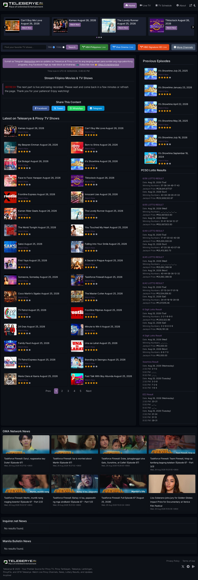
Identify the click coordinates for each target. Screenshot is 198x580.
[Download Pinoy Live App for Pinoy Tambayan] (193, 566)
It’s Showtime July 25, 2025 (173, 70)
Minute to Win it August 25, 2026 (102, 326)
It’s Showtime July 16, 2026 (172, 137)
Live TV (147, 5)
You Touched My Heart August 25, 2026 (106, 227)
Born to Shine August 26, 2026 (101, 144)
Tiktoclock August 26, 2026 (99, 177)
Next (88, 390)
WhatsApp (78, 108)
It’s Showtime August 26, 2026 (101, 161)
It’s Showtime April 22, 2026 (173, 104)
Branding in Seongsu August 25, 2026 (105, 359)
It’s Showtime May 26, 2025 (173, 120)
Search (72, 47)
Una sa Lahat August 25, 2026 (101, 343)
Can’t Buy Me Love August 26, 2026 (104, 128)
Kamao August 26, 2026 (82, 20)
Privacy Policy (172, 561)
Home (132, 5)
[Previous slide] (5, 27)
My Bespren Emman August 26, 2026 (38, 144)
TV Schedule (165, 5)
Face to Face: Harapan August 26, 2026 (39, 177)
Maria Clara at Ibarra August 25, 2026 (38, 376)
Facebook (42, 108)
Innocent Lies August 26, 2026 (101, 194)
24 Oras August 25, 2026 (31, 326)
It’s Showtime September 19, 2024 (173, 155)
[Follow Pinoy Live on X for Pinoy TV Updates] (182, 566)
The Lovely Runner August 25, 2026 (104, 211)
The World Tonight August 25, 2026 (37, 227)
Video (59, 47)
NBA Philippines (96, 47)
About (182, 5)
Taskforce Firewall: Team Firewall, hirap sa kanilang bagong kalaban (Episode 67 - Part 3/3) (171, 462)
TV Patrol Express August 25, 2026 (36, 359)
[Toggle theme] (195, 5)
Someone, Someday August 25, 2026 (38, 277)
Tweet (60, 108)
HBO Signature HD (155, 47)
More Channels (185, 47)
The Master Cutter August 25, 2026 (104, 293)
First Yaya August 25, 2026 (32, 260)
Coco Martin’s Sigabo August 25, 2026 (38, 293)
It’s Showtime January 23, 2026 (175, 87)
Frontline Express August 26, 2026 (36, 194)
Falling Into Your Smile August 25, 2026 (106, 244)
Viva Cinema (124, 47)
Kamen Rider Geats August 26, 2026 (37, 211)
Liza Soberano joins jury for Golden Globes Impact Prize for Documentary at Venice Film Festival (171, 502)
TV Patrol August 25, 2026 (32, 310)
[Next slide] (193, 27)
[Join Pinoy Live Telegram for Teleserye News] (188, 566)
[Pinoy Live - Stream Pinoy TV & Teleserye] (23, 7)
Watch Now (26, 28)
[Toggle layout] (190, 5)
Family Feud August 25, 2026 (33, 343)
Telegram (97, 108)
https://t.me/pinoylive (108, 64)
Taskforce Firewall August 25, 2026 (103, 277)
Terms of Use (189, 561)
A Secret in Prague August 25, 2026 (104, 260)
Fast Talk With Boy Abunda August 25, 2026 (108, 376)
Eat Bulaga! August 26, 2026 (33, 161)
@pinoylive (29, 61)
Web (50, 47)
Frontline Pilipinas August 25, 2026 (103, 310)
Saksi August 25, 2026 (30, 244)
